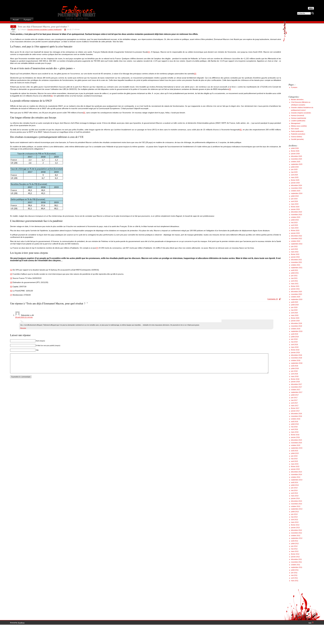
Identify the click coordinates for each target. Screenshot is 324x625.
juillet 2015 (295, 453)
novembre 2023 (296, 214)
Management (295, 123)
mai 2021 (294, 278)
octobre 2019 (295, 329)
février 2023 (295, 230)
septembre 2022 (296, 244)
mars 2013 (294, 522)
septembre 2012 (296, 538)
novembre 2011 (296, 562)
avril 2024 (294, 201)
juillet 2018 (295, 368)
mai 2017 (294, 400)
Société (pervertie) (297, 139)
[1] (149, 52)
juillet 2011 (295, 570)
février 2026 (295, 151)
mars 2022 (294, 252)
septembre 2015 (296, 448)
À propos (27, 20)
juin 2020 (294, 307)
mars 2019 (294, 347)
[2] (195, 74)
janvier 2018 (295, 382)
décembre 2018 (296, 355)
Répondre (23, 328)
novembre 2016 (296, 416)
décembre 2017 (296, 384)
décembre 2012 (296, 530)
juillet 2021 (295, 273)
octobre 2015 (295, 445)
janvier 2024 (295, 209)
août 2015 (294, 451)
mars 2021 (294, 284)
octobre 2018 (295, 360)
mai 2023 (294, 222)
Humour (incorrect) (297, 115)
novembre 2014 (296, 474)
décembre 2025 (296, 156)
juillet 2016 (295, 424)
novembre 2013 (296, 504)
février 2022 (295, 254)
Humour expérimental (298, 118)
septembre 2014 (296, 480)
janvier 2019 (295, 352)
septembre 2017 (296, 392)
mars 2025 (294, 177)
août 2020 (294, 302)
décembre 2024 (296, 185)
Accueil (15, 20)
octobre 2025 (295, 162)
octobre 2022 (295, 241)
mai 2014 (294, 490)
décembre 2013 (296, 501)
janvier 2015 (295, 469)
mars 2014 (294, 496)
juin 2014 (294, 488)
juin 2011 (294, 573)
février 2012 (295, 554)
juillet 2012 (295, 543)
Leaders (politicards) (55, 29)
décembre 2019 (296, 323)
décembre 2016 (296, 413)
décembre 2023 (296, 212)
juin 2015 (294, 456)
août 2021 (294, 270)
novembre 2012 (296, 533)
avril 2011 (294, 578)
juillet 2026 (295, 148)
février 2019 (295, 350)
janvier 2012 (295, 557)
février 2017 (295, 408)
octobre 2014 (295, 477)
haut (310, 623)
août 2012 (294, 541)
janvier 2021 (295, 289)
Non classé (295, 129)
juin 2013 (294, 514)
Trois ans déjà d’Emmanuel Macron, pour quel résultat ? (44, 26)
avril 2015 (294, 461)
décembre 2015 (296, 440)
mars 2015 (294, 464)
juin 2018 (294, 371)
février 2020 (295, 318)
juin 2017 (294, 398)
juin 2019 (294, 339)
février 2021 (295, 286)
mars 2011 (294, 581)
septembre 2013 (296, 509)
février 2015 (295, 466)
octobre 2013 (295, 506)
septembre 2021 (296, 268)
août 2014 (294, 482)
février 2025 (295, 180)
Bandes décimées (297, 99)
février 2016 (295, 435)
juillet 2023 (295, 220)
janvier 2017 (295, 411)
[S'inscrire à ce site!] (311, 9)
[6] (241, 130)
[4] (52, 96)
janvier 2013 (295, 527)
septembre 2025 (296, 164)
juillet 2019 (295, 337)
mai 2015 (294, 459)
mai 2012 (294, 549)
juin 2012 (294, 546)
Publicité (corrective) (298, 134)
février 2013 (295, 525)
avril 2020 (294, 313)
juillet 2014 (295, 485)
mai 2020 (294, 310)
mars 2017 (294, 405)
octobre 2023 (295, 217)
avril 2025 (294, 175)
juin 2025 (294, 169)
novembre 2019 (296, 326)
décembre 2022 (296, 236)
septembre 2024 (296, 193)
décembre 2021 (296, 260)
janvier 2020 (295, 321)
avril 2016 (294, 429)
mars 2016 (294, 432)
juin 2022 (294, 246)
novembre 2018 (296, 358)
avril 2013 (294, 519)
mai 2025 (294, 172)
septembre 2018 (296, 363)
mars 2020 (294, 315)
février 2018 (295, 379)
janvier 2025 (295, 183)
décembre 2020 (296, 291)
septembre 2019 (296, 331)
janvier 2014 (295, 498)
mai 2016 (294, 427)
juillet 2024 (295, 196)
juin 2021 (294, 276)
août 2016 (294, 421)
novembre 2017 (296, 387)
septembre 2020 (296, 299)
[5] (84, 113)
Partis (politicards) (297, 131)
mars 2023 (294, 228)
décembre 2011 (296, 559)
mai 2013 (294, 517)
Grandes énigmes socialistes (37, 29)
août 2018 (294, 366)
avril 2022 (294, 249)
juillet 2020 (295, 305)
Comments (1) (272, 299)
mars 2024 (294, 204)
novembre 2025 (296, 159)
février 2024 (295, 207)
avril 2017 (294, 403)
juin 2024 (294, 199)
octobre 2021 (295, 265)
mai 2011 (294, 575)
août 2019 (294, 334)
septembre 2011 (296, 567)
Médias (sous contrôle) (299, 126)
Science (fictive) (296, 137)
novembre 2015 (296, 443)
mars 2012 (294, 551)
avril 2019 (294, 344)
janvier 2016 (295, 437)
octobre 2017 (295, 390)
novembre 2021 (296, 262)
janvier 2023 (295, 233)
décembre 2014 (296, 472)
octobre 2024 (295, 191)
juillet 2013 (295, 512)
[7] (97, 248)
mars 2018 (294, 376)
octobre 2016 (295, 419)
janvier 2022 (295, 257)
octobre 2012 (295, 535)
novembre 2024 (296, 188)
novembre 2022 (296, 238)
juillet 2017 (295, 395)
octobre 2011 (295, 565)
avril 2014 (294, 493)
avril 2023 (294, 225)
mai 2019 (294, 342)
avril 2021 (294, 281)
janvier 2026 (295, 154)
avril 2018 (294, 374)
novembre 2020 (296, 294)
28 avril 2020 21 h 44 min (24, 317)
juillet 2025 (295, 167)
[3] (230, 89)
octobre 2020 (295, 297)
